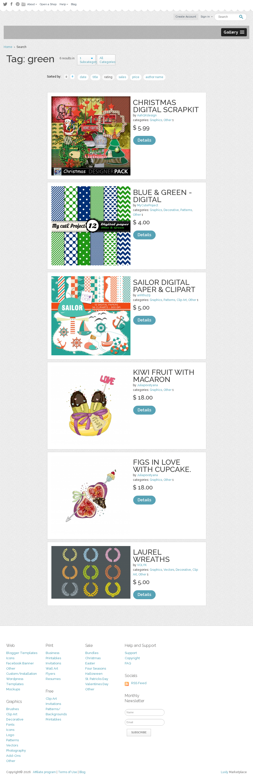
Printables (53, 658)
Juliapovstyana (147, 385)
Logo (10, 735)
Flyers (50, 673)
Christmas (93, 658)
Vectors (169, 569)
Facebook (11, 4)
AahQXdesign (147, 115)
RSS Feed (139, 683)
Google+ (23, 4)
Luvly (224, 772)
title (95, 77)
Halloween (94, 673)
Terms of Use (67, 772)
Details (144, 140)
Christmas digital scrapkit (166, 106)
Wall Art (52, 668)
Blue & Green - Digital (162, 196)
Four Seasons (95, 668)
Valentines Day (96, 684)
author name (154, 77)
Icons (10, 658)
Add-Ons (13, 756)
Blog (82, 772)
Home (8, 47)
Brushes (12, 709)
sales (122, 77)
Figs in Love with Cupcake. (162, 466)
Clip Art (182, 300)
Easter (90, 663)
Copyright (132, 658)
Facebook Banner (20, 663)
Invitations (53, 663)
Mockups (13, 689)
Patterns (186, 210)
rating (108, 77)
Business (52, 653)
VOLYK (142, 565)
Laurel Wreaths (151, 556)
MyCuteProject (147, 205)
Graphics (156, 120)
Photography (16, 750)
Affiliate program (44, 772)
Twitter (5, 4)
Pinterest (17, 4)
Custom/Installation (21, 673)
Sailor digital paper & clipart (164, 286)
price (135, 77)
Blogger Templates (21, 653)
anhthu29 (143, 295)
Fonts (10, 724)
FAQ (128, 663)
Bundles (91, 653)
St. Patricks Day (96, 679)
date (83, 77)
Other (167, 120)
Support (131, 653)
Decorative (171, 210)
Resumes (53, 679)
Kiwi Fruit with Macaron (163, 376)
